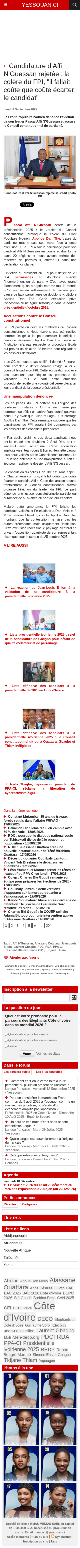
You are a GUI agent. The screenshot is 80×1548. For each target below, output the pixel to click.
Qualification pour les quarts (28, 1034)
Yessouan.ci (40, 5)
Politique (14, 973)
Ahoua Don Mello (34, 1281)
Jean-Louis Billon (19, 1331)
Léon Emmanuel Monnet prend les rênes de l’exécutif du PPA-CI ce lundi (39, 872)
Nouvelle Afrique (17, 1250)
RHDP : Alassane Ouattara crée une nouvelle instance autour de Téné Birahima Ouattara (37, 851)
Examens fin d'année (16, 966)
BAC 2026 (12, 1293)
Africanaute (13, 1243)
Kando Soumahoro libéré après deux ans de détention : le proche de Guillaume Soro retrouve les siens (40, 904)
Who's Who (47, 973)
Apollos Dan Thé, (46, 238)
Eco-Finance (33, 969)
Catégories (29, 1204)
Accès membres (18, 1536)
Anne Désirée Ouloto (47, 1288)
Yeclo (8, 1265)
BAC (70, 1288)
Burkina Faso (44, 1298)
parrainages (24, 277)
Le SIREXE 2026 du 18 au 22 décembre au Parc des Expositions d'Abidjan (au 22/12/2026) (40, 1187)
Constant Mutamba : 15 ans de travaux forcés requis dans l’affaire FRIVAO (36, 818)
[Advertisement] (36, 40)
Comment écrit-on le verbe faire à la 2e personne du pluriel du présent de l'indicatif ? (37, 1083)
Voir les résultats (48, 1053)
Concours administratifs (41, 966)
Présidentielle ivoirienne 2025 (24, 950)
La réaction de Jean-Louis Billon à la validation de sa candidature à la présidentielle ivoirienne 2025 (40, 592)
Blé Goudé (23, 1298)
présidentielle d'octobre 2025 (26, 307)
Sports (45, 969)
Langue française (18, 1088)
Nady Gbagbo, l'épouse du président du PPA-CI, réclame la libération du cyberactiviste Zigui (40, 788)
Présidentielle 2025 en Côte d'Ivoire (31, 1113)
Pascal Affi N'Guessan (27, 225)
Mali (7, 1337)
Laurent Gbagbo (25, 946)
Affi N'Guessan (23, 943)
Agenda (11, 1175)
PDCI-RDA (44, 946)
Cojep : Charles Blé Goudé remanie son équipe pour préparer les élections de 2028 (36, 879)
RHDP (48, 1349)
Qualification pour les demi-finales (32, 1040)
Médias (35, 973)
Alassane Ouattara (47, 943)
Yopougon (47, 1360)
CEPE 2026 (22, 1308)
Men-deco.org (26, 1337)
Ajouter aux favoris (24, 957)
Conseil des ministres (61, 969)
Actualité (20, 969)
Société (25, 973)
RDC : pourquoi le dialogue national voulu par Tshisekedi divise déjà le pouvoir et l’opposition (38, 839)
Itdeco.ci (59, 1325)
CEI (7, 1308)
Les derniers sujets (17, 1071)
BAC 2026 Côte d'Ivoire (41, 1293)
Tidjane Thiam (56, 950)
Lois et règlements (64, 966)
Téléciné (11, 1258)
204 (48, 925)
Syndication (63, 1536)
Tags (54, 1541)
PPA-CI (58, 946)
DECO (45, 1319)
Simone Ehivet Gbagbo (52, 1354)
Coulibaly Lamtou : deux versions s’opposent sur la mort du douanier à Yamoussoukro (32, 892)
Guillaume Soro (37, 1325)
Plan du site (40, 1536)
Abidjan (11, 1280)
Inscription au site (35, 1541)
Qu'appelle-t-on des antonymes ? (34, 1155)
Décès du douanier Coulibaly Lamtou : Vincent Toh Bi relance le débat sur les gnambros (35, 862)
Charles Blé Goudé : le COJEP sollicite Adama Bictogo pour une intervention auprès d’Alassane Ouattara (39, 915)
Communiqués (62, 973)
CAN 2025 (65, 1298)
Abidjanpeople (15, 1236)
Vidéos (10, 969)
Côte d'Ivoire (29, 1311)
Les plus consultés (49, 1071)
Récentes (10, 1204)
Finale (12, 1046)
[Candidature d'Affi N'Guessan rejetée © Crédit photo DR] (40, 137)
